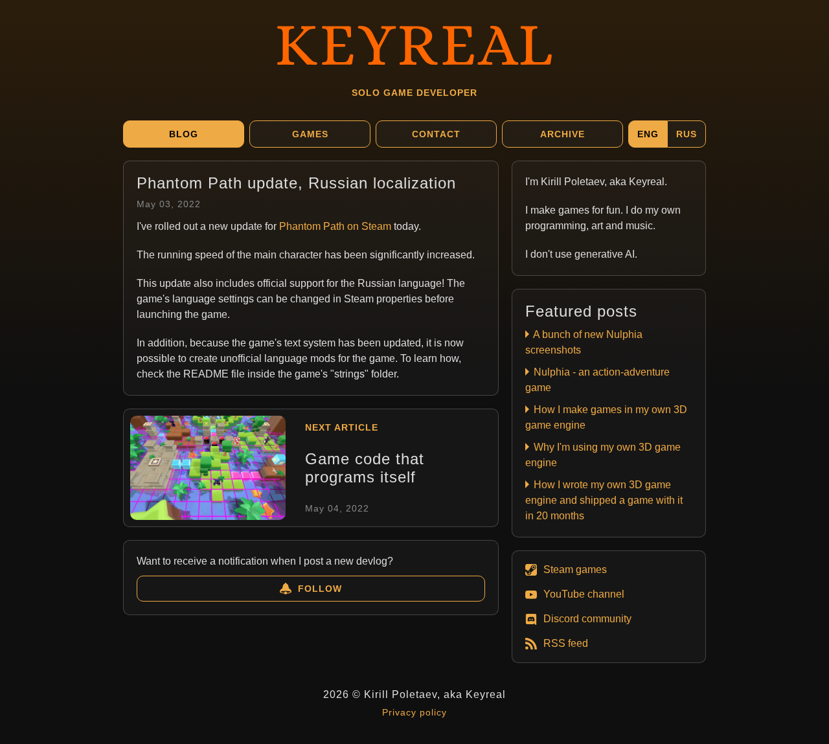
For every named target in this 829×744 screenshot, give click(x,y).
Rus (686, 134)
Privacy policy (414, 712)
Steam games (575, 569)
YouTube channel (583, 594)
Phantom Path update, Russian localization (296, 183)
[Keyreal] (414, 42)
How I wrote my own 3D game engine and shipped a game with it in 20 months (604, 500)
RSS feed (565, 643)
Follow (320, 588)
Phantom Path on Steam (335, 226)
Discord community (587, 618)
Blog (183, 134)
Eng (648, 134)
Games (310, 134)
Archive (562, 134)
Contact (436, 134)
